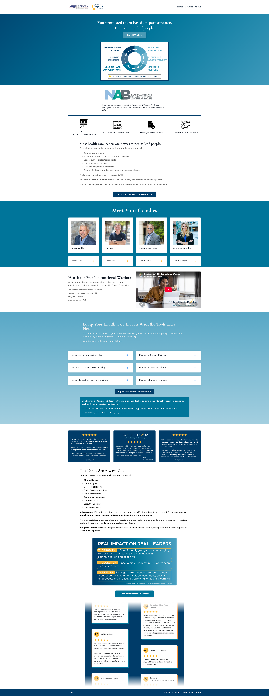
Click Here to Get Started (134, 593)
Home (180, 6)
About (198, 6)
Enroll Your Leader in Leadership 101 (134, 194)
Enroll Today (134, 35)
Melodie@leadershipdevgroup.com (113, 413)
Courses (189, 6)
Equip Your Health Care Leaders (134, 391)
